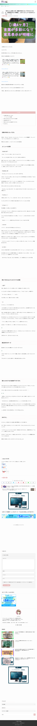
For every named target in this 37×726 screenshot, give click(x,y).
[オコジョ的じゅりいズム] (4, 1)
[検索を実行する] (35, 715)
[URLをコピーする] (33, 482)
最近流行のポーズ (7, 120)
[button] (3, 482)
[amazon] (19, 625)
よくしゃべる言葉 (9, 116)
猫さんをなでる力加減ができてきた (10, 122)
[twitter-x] (16, 625)
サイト (4, 578)
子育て (3, 15)
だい (6, 15)
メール (4, 574)
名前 (4, 571)
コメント (4, 558)
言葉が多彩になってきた (8, 115)
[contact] (21, 625)
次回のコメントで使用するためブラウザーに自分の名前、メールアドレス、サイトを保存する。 (18, 582)
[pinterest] (17, 625)
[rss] (19, 721)
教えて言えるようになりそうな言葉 (10, 118)
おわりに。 (6, 123)
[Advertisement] (18, 101)
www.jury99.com (4, 68)
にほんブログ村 (4, 465)
